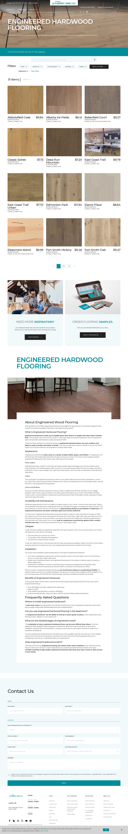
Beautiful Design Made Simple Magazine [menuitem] (72, 809)
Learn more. (44, 831)
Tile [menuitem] (50, 817)
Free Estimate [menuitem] (53, 820)
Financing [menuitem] (52, 823)
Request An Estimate (105, 7)
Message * (11, 757)
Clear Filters (35, 71)
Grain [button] (81, 66)
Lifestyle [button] (35, 66)
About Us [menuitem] (106, 801)
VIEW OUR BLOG (33, 337)
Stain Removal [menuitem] (89, 801)
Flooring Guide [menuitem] (89, 807)
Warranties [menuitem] (88, 815)
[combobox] (62, 59)
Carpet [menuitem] (51, 810)
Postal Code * (12, 747)
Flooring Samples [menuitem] (72, 804)
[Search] (94, 59)
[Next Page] (74, 266)
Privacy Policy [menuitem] (107, 817)
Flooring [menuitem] (51, 801)
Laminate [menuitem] (52, 813)
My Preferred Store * (71, 747)
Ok (106, 830)
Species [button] (68, 66)
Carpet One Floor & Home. (21, 825)
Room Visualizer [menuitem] (72, 801)
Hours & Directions (87, 7)
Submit (64, 783)
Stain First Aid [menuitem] (89, 804)
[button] (80, 12)
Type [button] (22, 66)
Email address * (69, 736)
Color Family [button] (52, 66)
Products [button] (10, 9)
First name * (11, 706)
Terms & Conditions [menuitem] (109, 813)
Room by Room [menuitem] (108, 804)
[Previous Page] (53, 266)
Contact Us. (41, 52)
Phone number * (13, 736)
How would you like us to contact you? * (20, 725)
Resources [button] (22, 9)
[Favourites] (83, 12)
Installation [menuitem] (88, 819)
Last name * (68, 706)
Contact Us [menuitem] (106, 810)
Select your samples (91, 335)
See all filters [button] (97, 66)
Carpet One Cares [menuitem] (109, 807)
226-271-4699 (33, 3)
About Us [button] (33, 9)
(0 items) (87, 11)
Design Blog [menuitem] (71, 814)
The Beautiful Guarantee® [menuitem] (89, 811)
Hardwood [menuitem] (52, 807)
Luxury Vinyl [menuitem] (53, 804)
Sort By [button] (25, 79)
